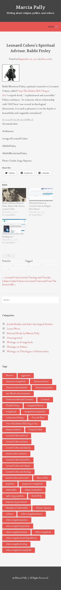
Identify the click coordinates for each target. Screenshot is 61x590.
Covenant (45, 399)
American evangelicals (15, 381)
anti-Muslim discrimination (18, 393)
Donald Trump (12, 405)
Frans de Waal (38, 417)
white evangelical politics (17, 520)
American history (41, 381)
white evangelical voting (16, 544)
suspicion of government (16, 502)
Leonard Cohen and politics (18, 459)
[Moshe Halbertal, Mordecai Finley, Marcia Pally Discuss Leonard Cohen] (14, 195)
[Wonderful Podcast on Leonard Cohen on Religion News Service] (41, 195)
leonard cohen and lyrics (16, 453)
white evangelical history (31, 513)
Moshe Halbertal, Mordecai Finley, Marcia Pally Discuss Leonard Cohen (13, 206)
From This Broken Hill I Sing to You (21, 423)
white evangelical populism (18, 526)
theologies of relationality (17, 507)
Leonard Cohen (20, 264)
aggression (25, 375)
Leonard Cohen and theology (18, 471)
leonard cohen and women (17, 477)
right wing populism (15, 495)
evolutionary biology (15, 417)
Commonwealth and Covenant (19, 399)
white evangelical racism (16, 532)
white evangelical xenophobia (18, 550)
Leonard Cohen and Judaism (18, 447)
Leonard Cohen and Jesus (17, 441)
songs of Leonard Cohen (20, 268)
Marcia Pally (30, 7)
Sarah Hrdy (37, 495)
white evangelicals (43, 532)
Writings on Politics (17, 347)
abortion (9, 375)
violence (9, 513)
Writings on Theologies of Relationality (28, 351)
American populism (44, 387)
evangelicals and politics (34, 411)
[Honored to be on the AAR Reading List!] (14, 225)
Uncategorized (14, 338)
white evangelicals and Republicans (21, 538)
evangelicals (11, 411)
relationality (11, 489)
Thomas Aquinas (43, 507)
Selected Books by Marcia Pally (23, 333)
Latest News (17, 261)
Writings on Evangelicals (20, 342)
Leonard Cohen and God (17, 435)
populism (10, 483)
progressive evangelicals (32, 483)
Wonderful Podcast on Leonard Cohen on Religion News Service (40, 206)
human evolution (13, 429)
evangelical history (35, 405)
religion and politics (33, 489)
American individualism (16, 387)
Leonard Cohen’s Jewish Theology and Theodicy (26, 277)
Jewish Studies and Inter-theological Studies (30, 324)
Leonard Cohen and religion (18, 465)
